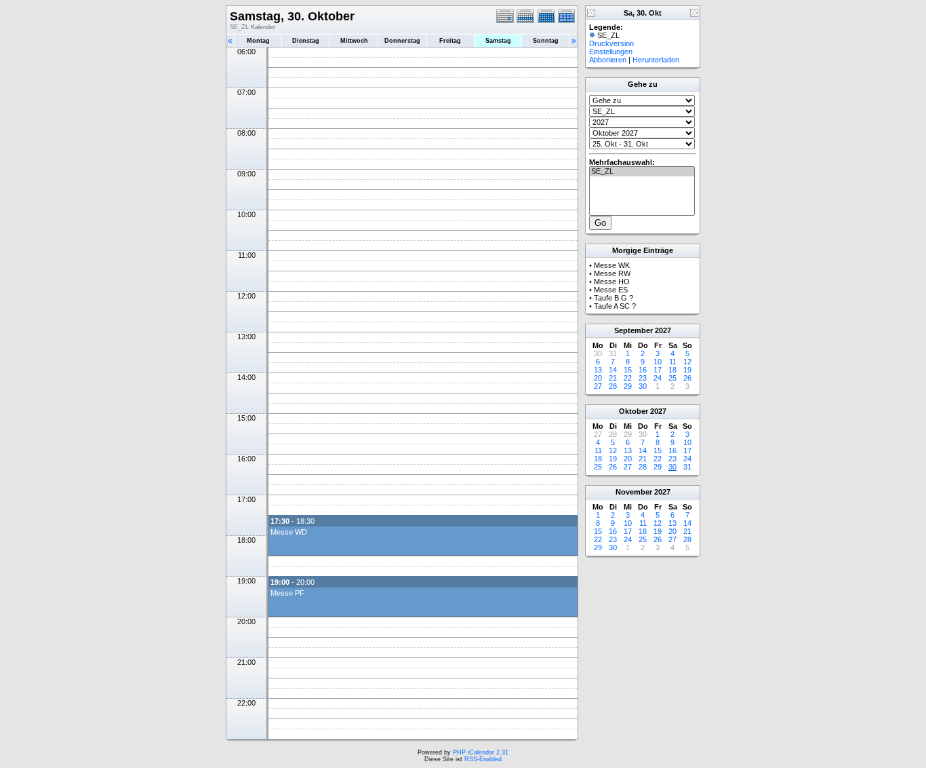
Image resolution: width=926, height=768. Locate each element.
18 (672, 370)
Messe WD (288, 532)
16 (643, 370)
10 (657, 362)
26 (687, 378)
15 (628, 370)
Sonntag (546, 40)
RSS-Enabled (483, 759)
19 (687, 370)
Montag (258, 40)
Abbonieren (607, 60)
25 (672, 378)
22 (628, 378)
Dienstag (305, 40)
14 (613, 370)
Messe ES (611, 290)
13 (598, 370)
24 (657, 378)
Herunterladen (655, 60)
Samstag (498, 40)
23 (643, 378)
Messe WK (612, 265)
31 (687, 467)
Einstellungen (610, 51)
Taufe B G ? (613, 298)
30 (643, 386)
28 (613, 386)
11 (673, 362)
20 (598, 378)
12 (687, 362)
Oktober (633, 411)
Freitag (450, 40)
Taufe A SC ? (615, 306)
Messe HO (612, 281)
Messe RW (612, 273)
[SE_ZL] (642, 171)
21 (613, 378)
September (633, 330)
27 (598, 386)
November (634, 492)
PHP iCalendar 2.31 (480, 752)
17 (657, 370)
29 (628, 386)
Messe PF (287, 593)
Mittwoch (354, 40)
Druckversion (611, 43)
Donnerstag (402, 40)
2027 (663, 330)
